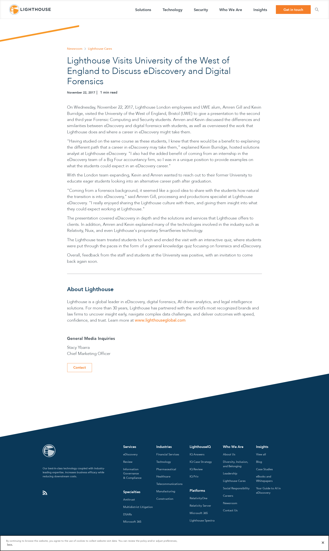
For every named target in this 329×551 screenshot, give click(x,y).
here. (10, 544)
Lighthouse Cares (100, 49)
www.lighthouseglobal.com (160, 320)
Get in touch (293, 9)
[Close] (323, 542)
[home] (30, 9)
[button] (143, 9)
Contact (79, 367)
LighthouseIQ (200, 446)
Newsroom (74, 49)
